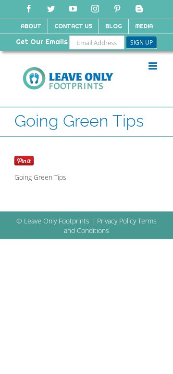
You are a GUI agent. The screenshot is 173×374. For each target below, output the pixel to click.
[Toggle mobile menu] (153, 66)
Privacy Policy (116, 220)
